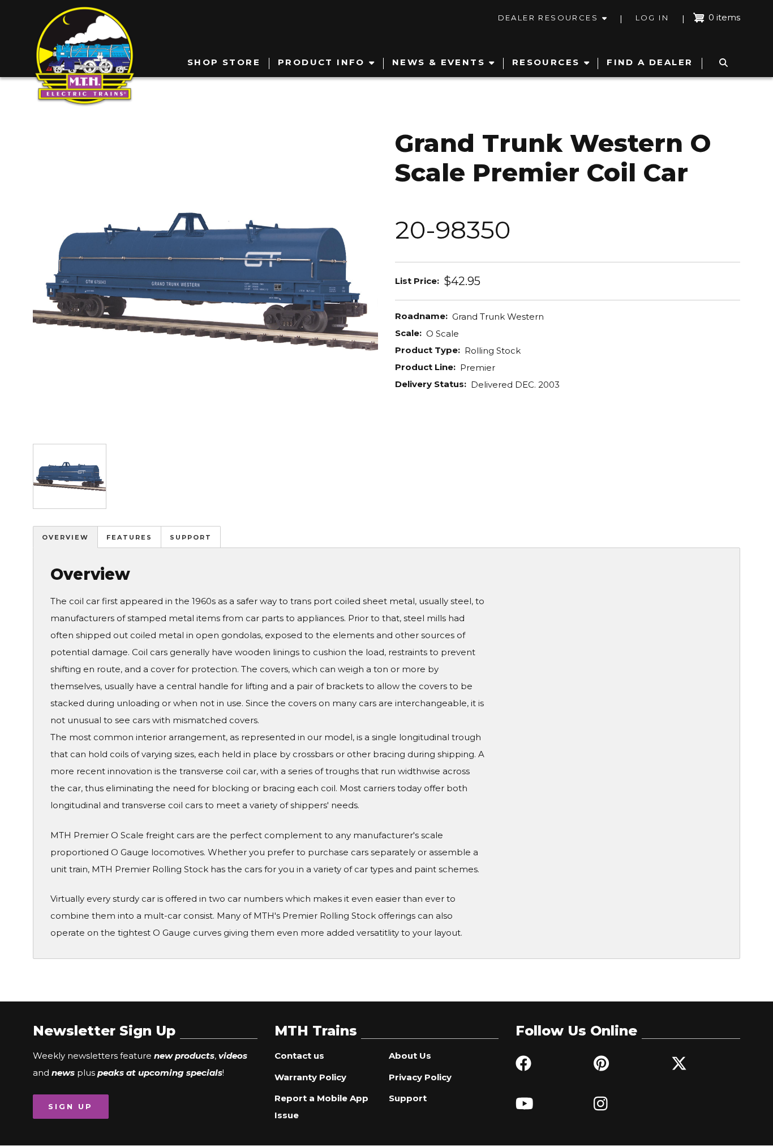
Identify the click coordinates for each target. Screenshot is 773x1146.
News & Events (438, 62)
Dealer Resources (548, 17)
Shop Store (223, 62)
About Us (410, 1055)
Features (129, 537)
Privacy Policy (420, 1077)
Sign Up (70, 1106)
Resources (546, 62)
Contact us (299, 1055)
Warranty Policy (310, 1077)
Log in (652, 17)
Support (191, 537)
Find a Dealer (650, 62)
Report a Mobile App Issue (321, 1106)
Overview (65, 537)
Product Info (321, 62)
